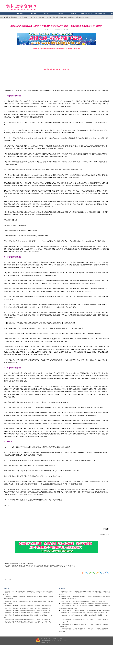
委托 (35, 566)
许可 (27, 566)
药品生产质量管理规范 (36, 288)
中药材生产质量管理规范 (30, 471)
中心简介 (20, 13)
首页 (6, 13)
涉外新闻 (60, 13)
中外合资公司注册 (100, 13)
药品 (20, 566)
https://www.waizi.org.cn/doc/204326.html (21, 563)
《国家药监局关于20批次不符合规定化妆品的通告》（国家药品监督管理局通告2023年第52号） (85, 603)
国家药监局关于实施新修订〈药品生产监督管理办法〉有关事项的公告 (69, 103)
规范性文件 (25, 17)
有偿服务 (73, 13)
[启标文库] (56, 44)
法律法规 (33, 13)
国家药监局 (15, 566)
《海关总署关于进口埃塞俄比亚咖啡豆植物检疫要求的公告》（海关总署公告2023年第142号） (29, 610)
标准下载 (46, 13)
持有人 (31, 566)
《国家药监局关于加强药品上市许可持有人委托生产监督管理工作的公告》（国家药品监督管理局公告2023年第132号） (59, 17)
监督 (41, 566)
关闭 (10, 579)
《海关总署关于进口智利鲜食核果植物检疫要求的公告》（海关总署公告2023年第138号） (27, 608)
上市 (24, 566)
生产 (38, 566)
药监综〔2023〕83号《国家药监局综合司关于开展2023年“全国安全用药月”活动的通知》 (83, 601)
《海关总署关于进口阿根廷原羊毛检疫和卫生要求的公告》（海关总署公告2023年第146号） (28, 622)
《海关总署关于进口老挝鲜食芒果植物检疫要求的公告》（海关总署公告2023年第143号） (27, 612)
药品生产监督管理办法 (22, 103)
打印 (6, 579)
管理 (45, 566)
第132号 (72, 566)
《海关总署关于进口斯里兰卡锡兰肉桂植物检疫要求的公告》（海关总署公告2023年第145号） (29, 619)
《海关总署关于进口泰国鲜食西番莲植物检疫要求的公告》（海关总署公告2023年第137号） (28, 605)
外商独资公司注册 (86, 13)
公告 (48, 566)
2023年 (67, 566)
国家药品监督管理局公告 (57, 566)
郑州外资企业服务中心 (15, 17)
